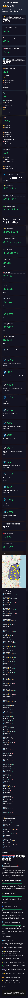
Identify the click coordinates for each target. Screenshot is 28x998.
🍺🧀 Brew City (8, 6)
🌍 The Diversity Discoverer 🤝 (11, 906)
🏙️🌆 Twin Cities (6, 969)
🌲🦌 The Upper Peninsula (9, 965)
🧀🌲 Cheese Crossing (7, 983)
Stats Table (15, 993)
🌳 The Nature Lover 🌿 (8, 893)
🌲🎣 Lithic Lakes (6, 955)
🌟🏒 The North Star (7, 980)
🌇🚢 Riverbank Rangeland (9, 947)
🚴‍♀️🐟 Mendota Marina (7, 962)
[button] (4, 557)
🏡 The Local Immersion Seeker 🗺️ (12, 880)
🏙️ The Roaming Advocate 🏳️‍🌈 (10, 866)
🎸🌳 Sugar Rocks (6, 958)
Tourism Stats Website (8, 992)
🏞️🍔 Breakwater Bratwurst (9, 951)
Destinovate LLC (8, 993)
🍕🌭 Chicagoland (6, 977)
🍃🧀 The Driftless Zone (8, 973)
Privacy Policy (21, 993)
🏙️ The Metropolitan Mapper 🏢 (11, 922)
